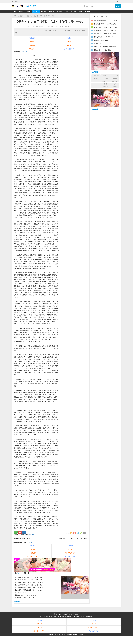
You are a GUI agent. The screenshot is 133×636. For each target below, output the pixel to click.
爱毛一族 (24, 52)
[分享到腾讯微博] (78, 533)
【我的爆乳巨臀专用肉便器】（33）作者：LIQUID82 (106, 20)
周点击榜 (96, 16)
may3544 (96, 81)
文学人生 (27, 11)
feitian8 (114, 78)
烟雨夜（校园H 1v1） (69, 49)
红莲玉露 (96, 76)
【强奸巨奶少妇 (98, 43)
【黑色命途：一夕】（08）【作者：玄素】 (71, 538)
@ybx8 (69, 26)
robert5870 (114, 76)
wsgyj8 (96, 78)
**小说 (66, 11)
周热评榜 (104, 16)
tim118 (115, 86)
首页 (15, 11)
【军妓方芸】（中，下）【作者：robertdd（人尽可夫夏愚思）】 (106, 50)
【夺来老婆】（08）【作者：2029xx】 (26, 597)
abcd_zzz (105, 81)
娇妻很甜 (69, 45)
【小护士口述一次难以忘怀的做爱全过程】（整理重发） (106, 46)
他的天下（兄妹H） (70, 556)
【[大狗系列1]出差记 (20, 592)
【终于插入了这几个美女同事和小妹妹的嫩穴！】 (106, 33)
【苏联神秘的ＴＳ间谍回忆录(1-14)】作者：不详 (106, 30)
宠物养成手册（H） (70, 553)
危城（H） (32, 49)
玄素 (114, 84)
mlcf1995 (115, 81)
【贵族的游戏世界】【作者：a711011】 (26, 595)
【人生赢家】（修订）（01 (25, 538)
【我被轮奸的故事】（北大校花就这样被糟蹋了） (106, 24)
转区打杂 (105, 86)
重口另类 (59, 11)
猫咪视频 (32, 38)
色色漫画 (32, 41)
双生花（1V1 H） (93, 631)
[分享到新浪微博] (74, 533)
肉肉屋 (81, 11)
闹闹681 (105, 78)
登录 (113, 1)
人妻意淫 (35, 11)
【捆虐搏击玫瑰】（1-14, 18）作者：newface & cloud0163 (106, 37)
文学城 (21, 11)
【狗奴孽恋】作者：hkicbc (101, 40)
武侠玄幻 (51, 11)
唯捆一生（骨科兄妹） (39, 631)
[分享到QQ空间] (71, 533)
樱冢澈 (105, 84)
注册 (118, 1)
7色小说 (69, 38)
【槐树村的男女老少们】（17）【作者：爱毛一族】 (39, 16)
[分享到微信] (81, 533)
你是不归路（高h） (32, 556)
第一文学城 (31, 26)
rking (96, 84)
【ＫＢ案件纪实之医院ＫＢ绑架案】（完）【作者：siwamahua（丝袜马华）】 (106, 27)
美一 (96, 86)
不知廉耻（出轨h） (93, 627)
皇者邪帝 (105, 76)
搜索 (118, 6)
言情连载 (73, 11)
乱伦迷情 (43, 11)
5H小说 (69, 41)
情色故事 (87, 11)
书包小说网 (32, 45)
